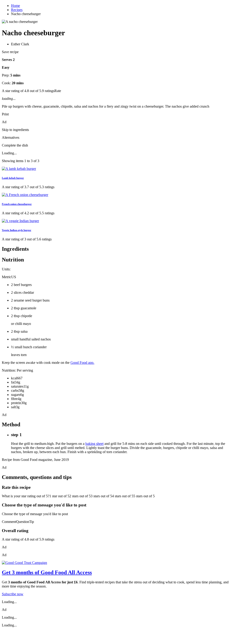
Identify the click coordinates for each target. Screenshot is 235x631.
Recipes (16, 10)
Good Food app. (82, 362)
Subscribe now (12, 594)
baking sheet (94, 444)
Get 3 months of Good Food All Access (47, 572)
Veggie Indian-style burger (16, 230)
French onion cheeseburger (17, 204)
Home (15, 6)
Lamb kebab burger (13, 178)
